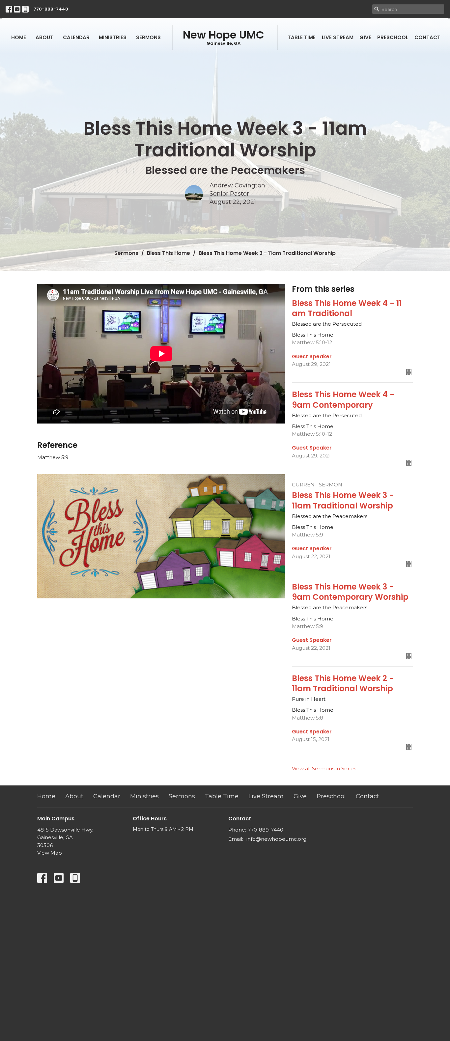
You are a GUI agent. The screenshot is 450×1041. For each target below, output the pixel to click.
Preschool (392, 37)
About (44, 37)
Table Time (302, 37)
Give (365, 37)
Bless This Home (168, 253)
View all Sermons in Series (324, 768)
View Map (49, 853)
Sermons (148, 37)
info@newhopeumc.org (276, 839)
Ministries (113, 37)
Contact (427, 37)
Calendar (76, 37)
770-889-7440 (51, 9)
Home (18, 37)
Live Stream (337, 37)
